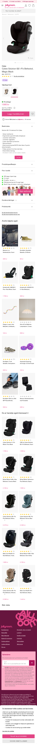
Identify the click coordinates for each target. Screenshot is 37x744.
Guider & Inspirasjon (6, 638)
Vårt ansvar (20, 644)
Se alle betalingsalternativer (10, 212)
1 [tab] (15, 63)
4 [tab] (21, 63)
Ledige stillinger (5, 644)
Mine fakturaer (5, 635)
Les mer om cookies (8, 731)
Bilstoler (4, 14)
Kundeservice (4, 630)
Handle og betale (21, 635)
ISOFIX (17, 14)
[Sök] (3, 11)
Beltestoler (11, 14)
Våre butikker (20, 641)
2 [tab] (17, 63)
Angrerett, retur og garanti (24, 630)
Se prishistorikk (6, 109)
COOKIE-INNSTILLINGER (18, 741)
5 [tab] (23, 63)
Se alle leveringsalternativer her (11, 214)
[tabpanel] (18, 38)
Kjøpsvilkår (4, 632)
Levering (19, 632)
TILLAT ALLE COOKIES (18, 736)
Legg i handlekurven (15, 114)
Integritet (19, 638)
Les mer (19, 157)
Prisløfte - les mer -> (9, 180)
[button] (2, 5)
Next (33, 38)
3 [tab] (19, 63)
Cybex (4, 66)
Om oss (3, 647)
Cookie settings (5, 641)
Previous (3, 38)
